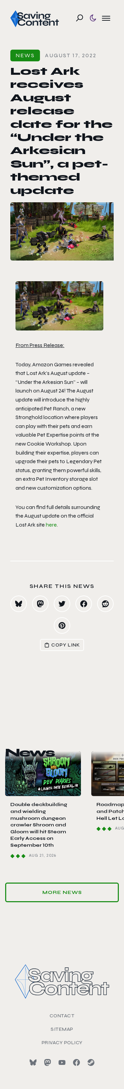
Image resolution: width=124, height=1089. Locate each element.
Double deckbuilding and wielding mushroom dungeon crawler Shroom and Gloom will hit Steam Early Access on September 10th (38, 825)
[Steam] (90, 1062)
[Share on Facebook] (83, 604)
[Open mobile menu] (106, 18)
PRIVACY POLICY (62, 1043)
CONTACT (62, 1016)
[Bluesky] (33, 1062)
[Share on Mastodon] (40, 604)
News (25, 55)
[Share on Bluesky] (18, 604)
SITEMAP (62, 1029)
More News (62, 892)
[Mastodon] (47, 1062)
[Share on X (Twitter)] (62, 604)
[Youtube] (62, 1062)
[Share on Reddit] (105, 604)
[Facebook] (76, 1062)
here (51, 524)
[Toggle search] (79, 18)
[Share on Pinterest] (62, 625)
